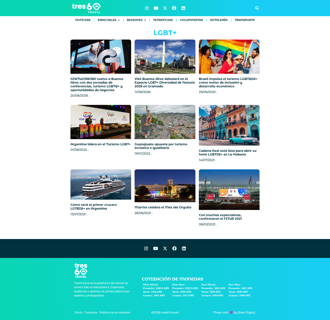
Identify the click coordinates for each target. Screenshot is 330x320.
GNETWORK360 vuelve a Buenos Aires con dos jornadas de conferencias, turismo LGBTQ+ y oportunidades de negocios (96, 84)
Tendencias (163, 20)
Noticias (82, 20)
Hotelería (219, 20)
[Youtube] (156, 8)
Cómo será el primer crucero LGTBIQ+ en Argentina (93, 206)
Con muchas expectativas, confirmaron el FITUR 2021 (220, 217)
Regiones (134, 20)
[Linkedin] (183, 8)
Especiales (107, 20)
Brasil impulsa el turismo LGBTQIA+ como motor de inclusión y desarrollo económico (228, 82)
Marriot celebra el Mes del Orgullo (163, 207)
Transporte (245, 20)
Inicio (78, 312)
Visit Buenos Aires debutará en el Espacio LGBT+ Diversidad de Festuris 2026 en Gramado (165, 82)
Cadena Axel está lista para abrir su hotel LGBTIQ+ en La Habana (227, 152)
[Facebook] (174, 8)
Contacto (91, 312)
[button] (257, 8)
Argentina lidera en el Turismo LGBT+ (100, 144)
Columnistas (191, 20)
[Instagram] (147, 8)
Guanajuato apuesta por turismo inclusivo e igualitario (161, 146)
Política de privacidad (115, 312)
